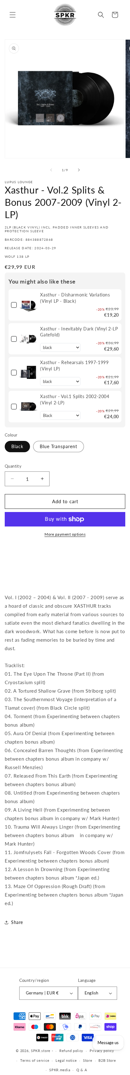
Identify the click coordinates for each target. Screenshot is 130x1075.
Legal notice (66, 1060)
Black (17, 446)
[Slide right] (79, 170)
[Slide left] (51, 170)
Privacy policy (102, 1051)
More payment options (65, 534)
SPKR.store (40, 1051)
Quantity (13, 466)
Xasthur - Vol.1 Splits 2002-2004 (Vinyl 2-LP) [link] (74, 399)
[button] (13, 15)
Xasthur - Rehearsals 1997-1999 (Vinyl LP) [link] (74, 365)
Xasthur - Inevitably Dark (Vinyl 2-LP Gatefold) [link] (79, 332)
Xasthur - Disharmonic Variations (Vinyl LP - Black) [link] (75, 298)
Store (87, 1060)
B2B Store (107, 1060)
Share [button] (17, 922)
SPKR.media (59, 1070)
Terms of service (34, 1060)
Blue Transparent (58, 446)
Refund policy (71, 1051)
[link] (28, 305)
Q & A (81, 1070)
